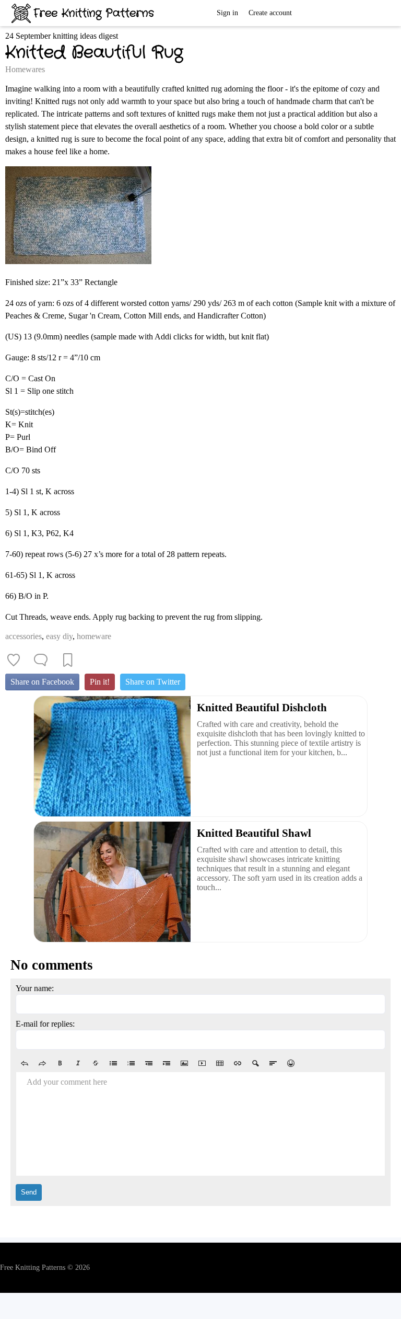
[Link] (237, 1063)
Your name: (35, 988)
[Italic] (78, 1063)
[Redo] (42, 1063)
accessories (23, 636)
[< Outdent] (149, 1063)
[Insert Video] (202, 1063)
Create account (270, 13)
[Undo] (24, 1063)
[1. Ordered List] (131, 1063)
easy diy (59, 636)
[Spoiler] (255, 1063)
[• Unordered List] (113, 1063)
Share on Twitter (152, 681)
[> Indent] (166, 1063)
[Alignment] (273, 1063)
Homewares (25, 69)
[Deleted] (95, 1063)
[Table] (220, 1063)
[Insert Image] (184, 1063)
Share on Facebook (42, 681)
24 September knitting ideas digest (61, 35)
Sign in (227, 13)
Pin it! (100, 681)
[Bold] (60, 1063)
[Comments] (40, 660)
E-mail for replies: (45, 1023)
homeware (94, 636)
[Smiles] (291, 1063)
